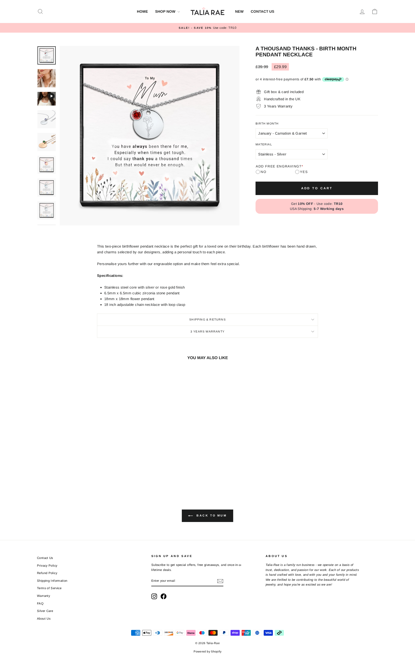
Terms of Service (49, 588)
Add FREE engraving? (279, 166)
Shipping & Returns (207, 319)
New (239, 11)
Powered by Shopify (207, 651)
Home (142, 11)
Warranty (43, 596)
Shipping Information (52, 580)
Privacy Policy (47, 565)
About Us (43, 618)
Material (264, 144)
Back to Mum (211, 515)
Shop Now (165, 11)
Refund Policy (47, 573)
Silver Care (45, 611)
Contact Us (262, 11)
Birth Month (267, 123)
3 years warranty (207, 331)
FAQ (40, 603)
